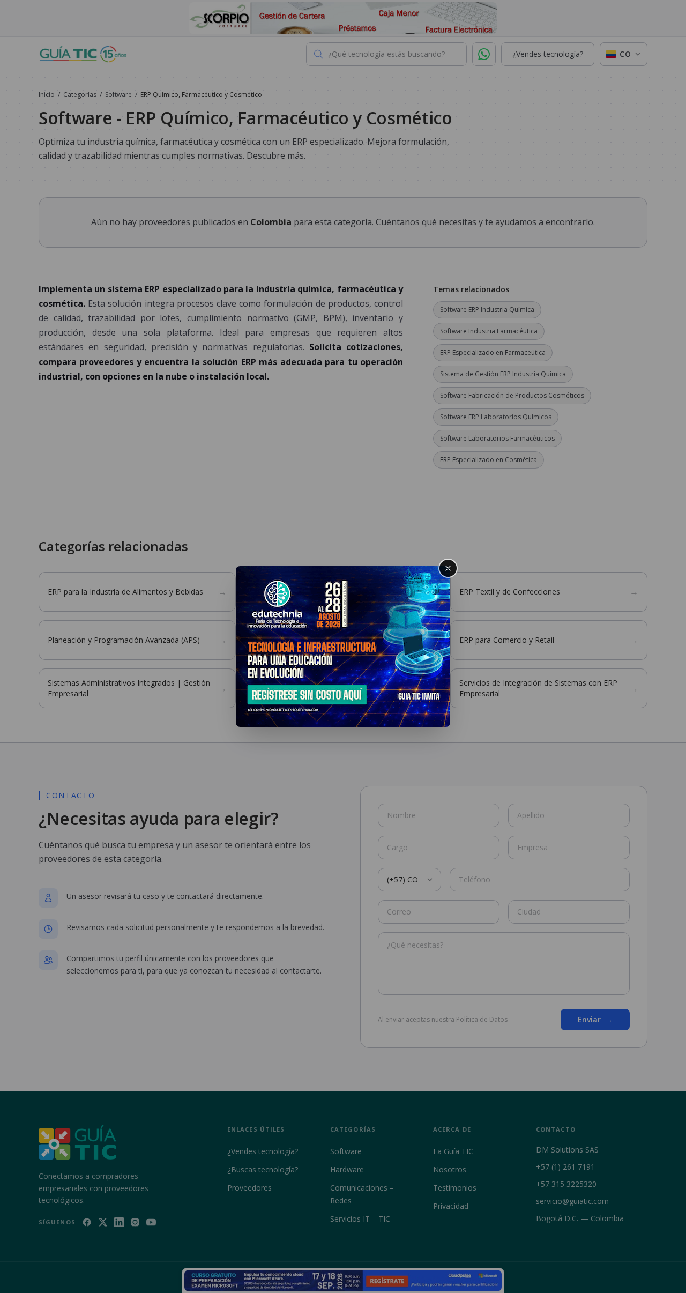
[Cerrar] (448, 568)
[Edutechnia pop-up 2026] (343, 646)
